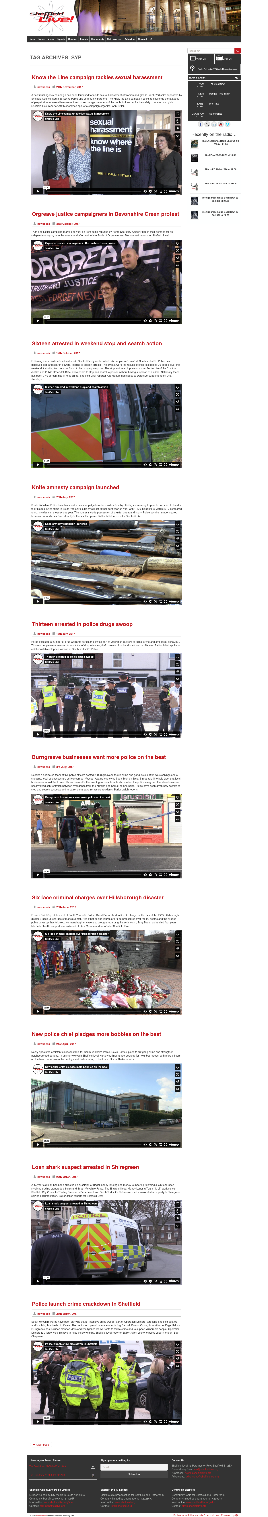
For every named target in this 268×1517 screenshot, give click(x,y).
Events (84, 39)
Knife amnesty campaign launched (75, 487)
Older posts (42, 1444)
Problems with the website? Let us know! (196, 1515)
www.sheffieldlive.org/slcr (200, 1502)
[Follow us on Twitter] (207, 124)
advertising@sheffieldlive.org (202, 1476)
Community (97, 39)
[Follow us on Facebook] (200, 124)
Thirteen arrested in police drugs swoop (82, 624)
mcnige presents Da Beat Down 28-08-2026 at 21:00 (220, 213)
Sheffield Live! (41, 1515)
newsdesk (43, 87)
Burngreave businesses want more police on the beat (99, 757)
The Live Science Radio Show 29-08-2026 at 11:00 (221, 142)
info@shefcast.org (121, 1506)
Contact (142, 39)
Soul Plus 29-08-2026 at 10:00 (220, 155)
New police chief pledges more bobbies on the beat (96, 1034)
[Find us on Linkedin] (214, 124)
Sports (61, 39)
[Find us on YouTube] (221, 124)
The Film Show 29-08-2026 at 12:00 (47, 1474)
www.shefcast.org (125, 1502)
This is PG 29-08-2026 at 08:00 (220, 183)
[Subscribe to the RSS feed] (151, 39)
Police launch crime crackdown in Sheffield (86, 1303)
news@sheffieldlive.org (198, 1473)
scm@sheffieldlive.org (52, 1506)
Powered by (228, 1515)
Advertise (130, 39)
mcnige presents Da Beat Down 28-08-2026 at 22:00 (220, 199)
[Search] (237, 51)
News (41, 39)
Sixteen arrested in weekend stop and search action (97, 343)
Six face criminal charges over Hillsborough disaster (98, 897)
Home (32, 39)
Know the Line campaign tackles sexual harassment (97, 77)
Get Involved (114, 39)
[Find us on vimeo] (227, 124)
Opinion (72, 39)
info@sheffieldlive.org (206, 1469)
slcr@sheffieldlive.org (194, 1506)
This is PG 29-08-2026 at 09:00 (220, 169)
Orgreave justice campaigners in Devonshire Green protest (105, 213)
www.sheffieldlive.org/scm (58, 1502)
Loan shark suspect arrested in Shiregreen (85, 1167)
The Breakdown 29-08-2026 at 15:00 (47, 1466)
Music (51, 39)
